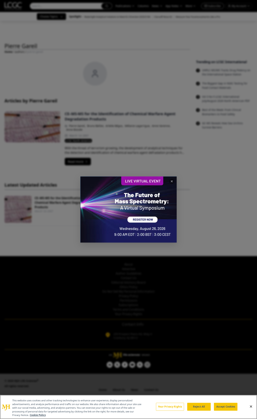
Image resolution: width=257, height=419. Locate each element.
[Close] (251, 406)
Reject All (199, 406)
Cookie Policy (38, 415)
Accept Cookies (225, 406)
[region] (128, 407)
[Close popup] (171, 181)
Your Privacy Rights (170, 406)
